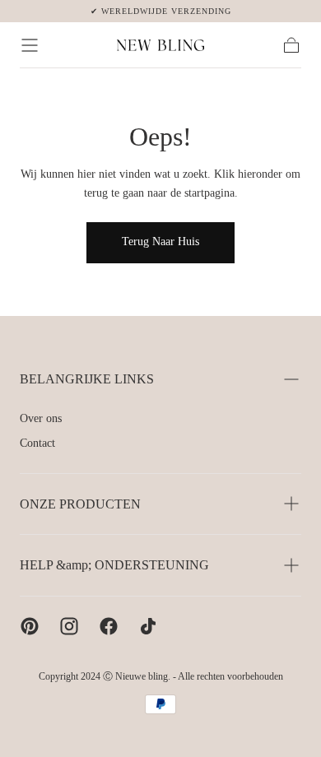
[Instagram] (69, 626)
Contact (37, 443)
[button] (30, 45)
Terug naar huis (160, 241)
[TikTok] (148, 626)
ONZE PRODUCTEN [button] (80, 504)
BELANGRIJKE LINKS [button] (87, 379)
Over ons (41, 418)
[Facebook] (109, 626)
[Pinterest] (30, 626)
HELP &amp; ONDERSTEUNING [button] (114, 565)
